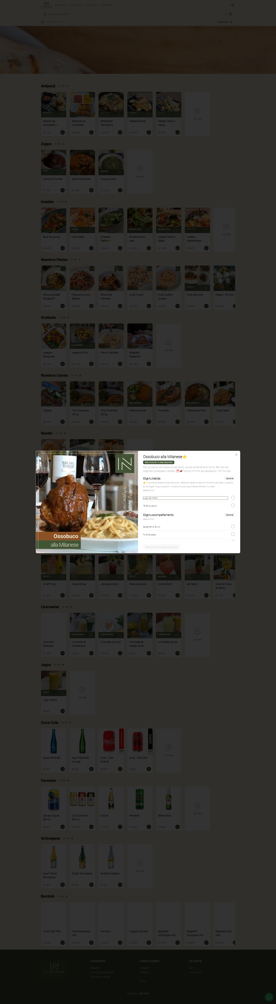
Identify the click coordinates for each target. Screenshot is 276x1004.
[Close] (236, 455)
